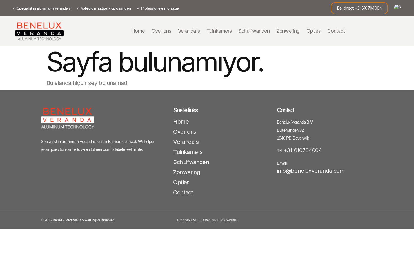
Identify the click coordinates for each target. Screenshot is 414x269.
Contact (336, 31)
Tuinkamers (219, 31)
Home (138, 31)
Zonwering (288, 31)
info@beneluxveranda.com (310, 170)
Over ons (161, 31)
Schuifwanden (254, 31)
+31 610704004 (302, 150)
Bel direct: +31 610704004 (359, 8)
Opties (313, 31)
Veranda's (189, 31)
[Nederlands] (397, 8)
